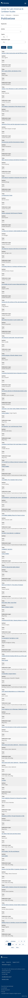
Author (3, 29)
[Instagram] (10, 960)
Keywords (4, 23)
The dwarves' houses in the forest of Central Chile (14, 248)
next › (13, 948)
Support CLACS (16, 962)
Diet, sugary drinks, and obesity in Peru (11, 71)
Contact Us (8, 962)
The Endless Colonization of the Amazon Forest (13, 106)
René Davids (5, 660)
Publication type (5, 39)
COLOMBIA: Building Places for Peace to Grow (13, 515)
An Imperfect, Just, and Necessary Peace (12, 426)
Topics (3, 34)
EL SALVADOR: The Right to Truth (10, 638)
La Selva (4, 780)
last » (18, 948)
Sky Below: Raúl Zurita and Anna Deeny (11, 833)
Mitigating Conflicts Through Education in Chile (13, 816)
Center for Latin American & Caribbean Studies (12, 10)
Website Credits (5, 979)
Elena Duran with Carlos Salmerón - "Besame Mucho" (15, 762)
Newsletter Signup (6, 964)
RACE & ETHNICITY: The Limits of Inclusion (12, 584)
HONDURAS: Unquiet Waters (9, 673)
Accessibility (4, 988)
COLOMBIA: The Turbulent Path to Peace (12, 479)
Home (2, 15)
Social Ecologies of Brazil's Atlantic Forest (12, 355)
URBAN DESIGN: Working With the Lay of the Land (14, 656)
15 (23, 945)
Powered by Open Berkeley (7, 986)
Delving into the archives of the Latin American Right (14, 302)
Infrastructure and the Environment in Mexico (13, 142)
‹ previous (13, 941)
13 (17, 945)
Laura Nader (5, 856)
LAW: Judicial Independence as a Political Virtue (13, 691)
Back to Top (24, 996)
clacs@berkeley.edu (6, 976)
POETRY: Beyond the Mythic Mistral (10, 567)
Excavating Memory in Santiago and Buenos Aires (14, 266)
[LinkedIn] (5, 960)
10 (6, 945)
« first (7, 941)
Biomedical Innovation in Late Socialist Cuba (12, 319)
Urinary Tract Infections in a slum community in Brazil (15, 88)
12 (13, 945)
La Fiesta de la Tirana (7, 195)
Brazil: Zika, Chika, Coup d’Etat (9, 602)
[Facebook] (2, 960)
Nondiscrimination (5, 989)
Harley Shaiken (5, 413)
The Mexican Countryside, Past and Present (12, 337)
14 (20, 945)
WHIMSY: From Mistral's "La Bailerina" (11, 533)
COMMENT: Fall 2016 (7, 549)
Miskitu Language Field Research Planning (12, 213)
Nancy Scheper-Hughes (7, 607)
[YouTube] (8, 960)
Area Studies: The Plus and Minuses (10, 851)
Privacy (3, 991)
